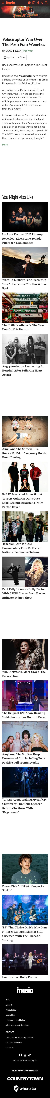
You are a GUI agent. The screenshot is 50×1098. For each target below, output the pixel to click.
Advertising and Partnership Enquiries (19, 1037)
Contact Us (9, 1047)
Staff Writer (28, 50)
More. (5, 144)
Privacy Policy (11, 1010)
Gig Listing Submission (14, 1042)
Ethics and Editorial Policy (15, 1020)
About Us (9, 1005)
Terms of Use (10, 1015)
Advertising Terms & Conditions (17, 1025)
